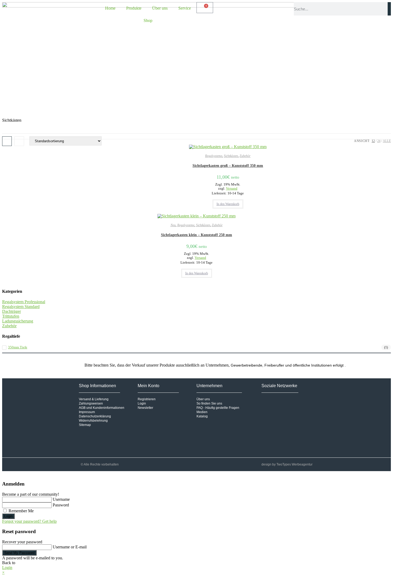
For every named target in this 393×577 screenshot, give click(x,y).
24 (378, 141)
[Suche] (389, 9)
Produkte (133, 8)
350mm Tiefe (17, 347)
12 (373, 141)
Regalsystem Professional (23, 301)
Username (61, 499)
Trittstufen (10, 316)
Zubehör (245, 156)
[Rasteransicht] (7, 141)
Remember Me (20, 511)
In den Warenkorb (228, 204)
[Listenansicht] (19, 141)
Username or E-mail (70, 547)
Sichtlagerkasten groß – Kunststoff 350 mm (227, 166)
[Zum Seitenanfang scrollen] (3, 473)
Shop (148, 20)
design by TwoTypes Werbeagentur (287, 464)
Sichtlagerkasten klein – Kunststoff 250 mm (196, 235)
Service (184, 8)
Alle (387, 141)
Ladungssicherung (17, 321)
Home (110, 8)
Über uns (160, 8)
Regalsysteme (213, 156)
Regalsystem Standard (21, 306)
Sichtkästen (231, 156)
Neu (173, 225)
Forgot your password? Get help (29, 521)
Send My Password (19, 553)
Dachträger (11, 311)
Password (61, 505)
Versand (231, 188)
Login (8, 516)
